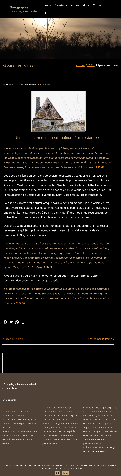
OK (57, 473)
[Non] (117, 469)
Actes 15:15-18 (95, 167)
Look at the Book (99, 451)
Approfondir (78, 5)
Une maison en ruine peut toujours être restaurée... (58, 138)
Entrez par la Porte (100, 338)
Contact (98, 5)
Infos (65, 473)
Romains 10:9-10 (14, 303)
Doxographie (19, 7)
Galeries (59, 5)
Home (47, 5)
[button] (65, 5)
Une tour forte (13, 338)
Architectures (43, 84)
